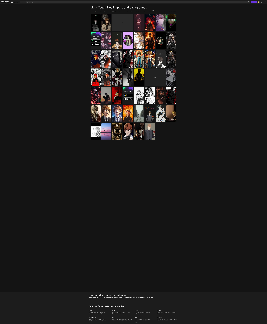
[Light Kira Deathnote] (106, 40)
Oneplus (165, 313)
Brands (159, 310)
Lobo (129, 320)
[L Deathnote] (161, 113)
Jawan (141, 313)
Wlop (171, 319)
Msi (158, 312)
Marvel (122, 319)
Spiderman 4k (124, 320)
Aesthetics (141, 319)
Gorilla (103, 312)
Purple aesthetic (138, 322)
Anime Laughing (139, 11)
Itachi (123, 312)
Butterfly (91, 312)
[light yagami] (106, 113)
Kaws (146, 320)
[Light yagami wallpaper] (150, 113)
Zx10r (103, 319)
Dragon (159, 319)
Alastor (123, 313)
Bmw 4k (100, 319)
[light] (150, 59)
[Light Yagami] (139, 22)
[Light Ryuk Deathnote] (150, 95)
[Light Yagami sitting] (171, 59)
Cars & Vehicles (92, 317)
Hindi (138, 312)
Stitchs (118, 319)
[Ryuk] (128, 77)
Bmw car (97, 320)
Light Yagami (103, 11)
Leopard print (98, 313)
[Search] (248, 2)
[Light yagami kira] (150, 131)
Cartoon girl (160, 320)
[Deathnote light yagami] (96, 113)
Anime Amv (148, 11)
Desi (149, 312)
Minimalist (137, 320)
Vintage (142, 320)
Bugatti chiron (103, 320)
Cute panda (91, 313)
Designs (136, 317)
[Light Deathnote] (96, 22)
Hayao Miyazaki (172, 11)
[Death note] (117, 59)
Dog (100, 312)
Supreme (174, 312)
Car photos (91, 320)
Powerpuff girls (116, 320)
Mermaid (164, 319)
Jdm (90, 319)
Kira (155, 11)
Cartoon (113, 319)
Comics (113, 317)
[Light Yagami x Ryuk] (139, 113)
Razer (161, 312)
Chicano (175, 319)
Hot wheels (94, 319)
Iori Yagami (94, 11)
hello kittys (160, 313)
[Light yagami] (106, 22)
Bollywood (137, 310)
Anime (113, 310)
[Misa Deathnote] (171, 113)
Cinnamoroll (118, 312)
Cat (97, 312)
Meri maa (137, 313)
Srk (135, 312)
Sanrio (119, 313)
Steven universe (128, 319)
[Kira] (96, 77)
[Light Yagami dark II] (139, 131)
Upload (254, 2)
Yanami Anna (162, 11)
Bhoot (141, 312)
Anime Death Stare (128, 11)
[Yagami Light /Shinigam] (96, 95)
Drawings (159, 317)
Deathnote (111, 11)
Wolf (95, 312)
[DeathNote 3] (117, 131)
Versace (169, 312)
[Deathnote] (139, 77)
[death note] (139, 40)
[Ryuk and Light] (106, 131)
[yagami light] (106, 59)
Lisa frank (166, 320)
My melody (114, 313)
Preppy (136, 319)
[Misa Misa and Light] (96, 131)
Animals (91, 310)
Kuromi (113, 312)
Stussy (165, 312)
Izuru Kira (119, 11)
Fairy (168, 319)
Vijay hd (146, 312)
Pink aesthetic (148, 319)
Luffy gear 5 (128, 312)
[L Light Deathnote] (139, 95)
